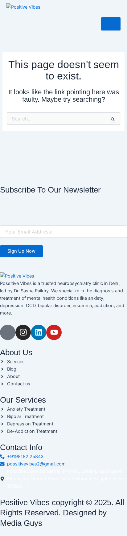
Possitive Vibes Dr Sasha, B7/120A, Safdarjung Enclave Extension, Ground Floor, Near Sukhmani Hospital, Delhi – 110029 (67, 479)
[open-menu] (111, 24)
